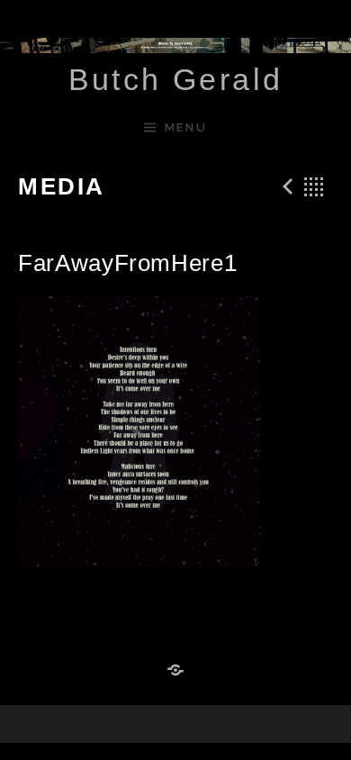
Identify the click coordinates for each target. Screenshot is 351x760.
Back (314, 186)
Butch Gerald (176, 79)
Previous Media (285, 186)
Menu (186, 127)
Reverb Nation (175, 671)
